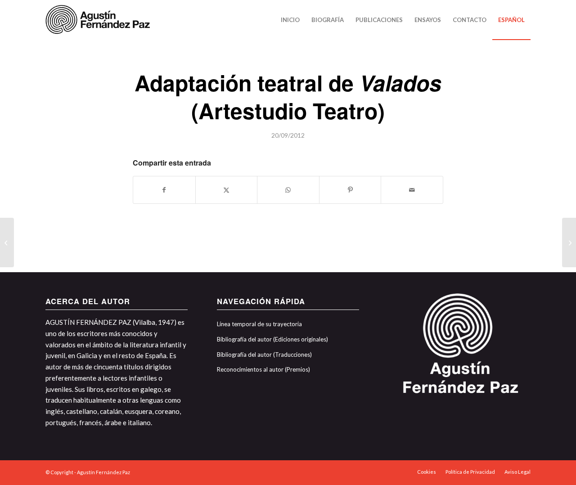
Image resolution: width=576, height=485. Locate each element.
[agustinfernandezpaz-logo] (99, 20)
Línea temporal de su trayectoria (259, 324)
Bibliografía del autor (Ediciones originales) (272, 339)
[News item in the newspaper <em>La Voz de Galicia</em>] (7, 242)
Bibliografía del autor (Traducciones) (264, 354)
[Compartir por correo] (412, 189)
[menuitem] (290, 20)
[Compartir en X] (226, 189)
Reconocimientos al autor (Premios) (263, 369)
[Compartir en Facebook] (164, 189)
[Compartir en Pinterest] (350, 189)
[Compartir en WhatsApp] (288, 189)
